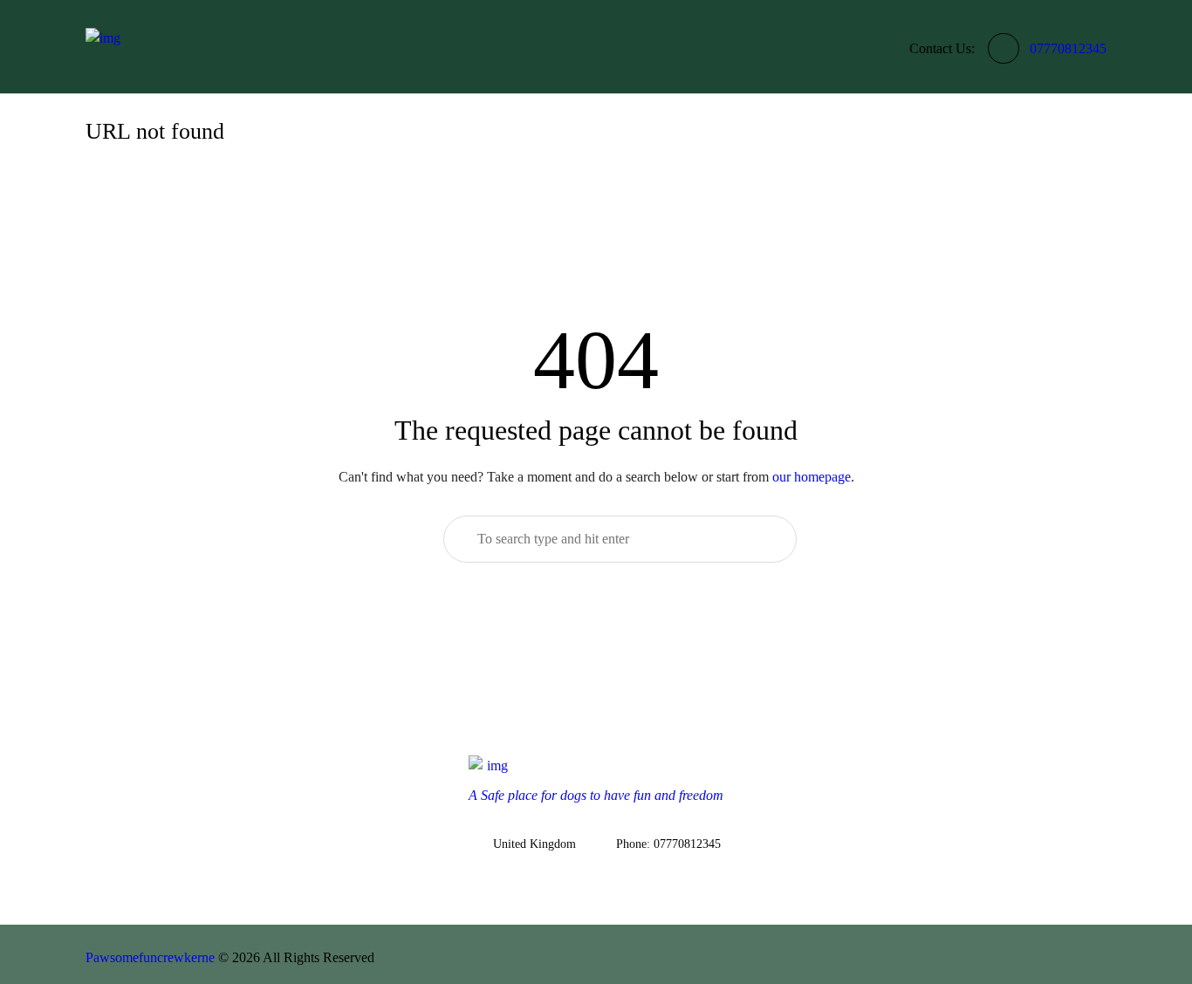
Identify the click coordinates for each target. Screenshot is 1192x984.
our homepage (811, 476)
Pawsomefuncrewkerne (150, 957)
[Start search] (763, 538)
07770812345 (1068, 48)
